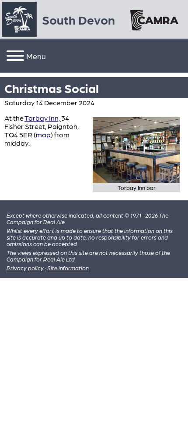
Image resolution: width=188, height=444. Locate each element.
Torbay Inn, (42, 118)
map (43, 134)
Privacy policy (25, 268)
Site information (68, 268)
